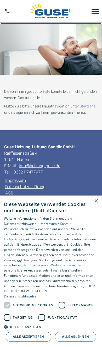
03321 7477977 (28, 172)
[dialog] (51, 271)
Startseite (87, 106)
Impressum (15, 180)
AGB (9, 193)
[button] (95, 11)
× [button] (96, 201)
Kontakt (65, 223)
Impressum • (50, 223)
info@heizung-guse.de (39, 165)
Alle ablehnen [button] (75, 336)
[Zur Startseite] (51, 11)
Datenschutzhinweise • (22, 223)
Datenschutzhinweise (20, 296)
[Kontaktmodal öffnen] (7, 11)
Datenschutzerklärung (25, 186)
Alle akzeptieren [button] (28, 336)
